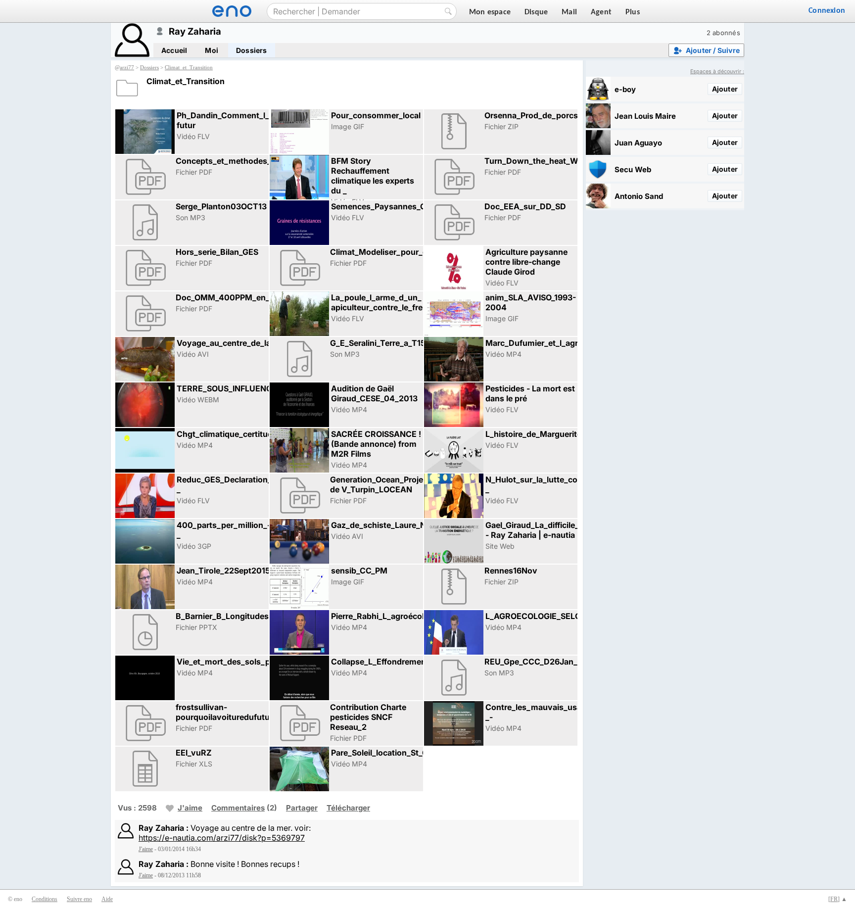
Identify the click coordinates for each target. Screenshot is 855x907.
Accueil (174, 50)
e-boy (625, 89)
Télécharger (348, 807)
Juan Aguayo (638, 142)
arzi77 (127, 67)
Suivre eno (79, 899)
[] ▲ (837, 899)
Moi (211, 50)
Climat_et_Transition (189, 67)
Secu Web (633, 169)
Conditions (44, 899)
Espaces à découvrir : (717, 71)
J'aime (190, 807)
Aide (107, 899)
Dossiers (251, 50)
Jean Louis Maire (645, 116)
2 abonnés (723, 33)
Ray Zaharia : (164, 828)
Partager (302, 807)
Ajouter (725, 89)
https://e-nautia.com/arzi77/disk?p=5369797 (222, 838)
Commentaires (238, 807)
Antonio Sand (639, 196)
